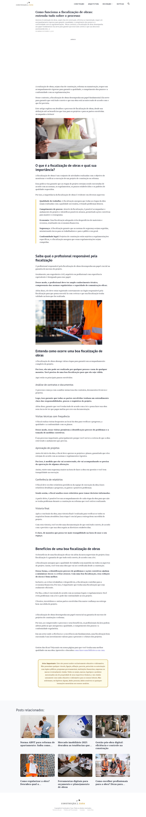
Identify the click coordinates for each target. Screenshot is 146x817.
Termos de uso (56, 810)
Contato (82, 810)
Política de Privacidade (70, 810)
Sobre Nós (90, 810)
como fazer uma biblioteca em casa (89, 650)
